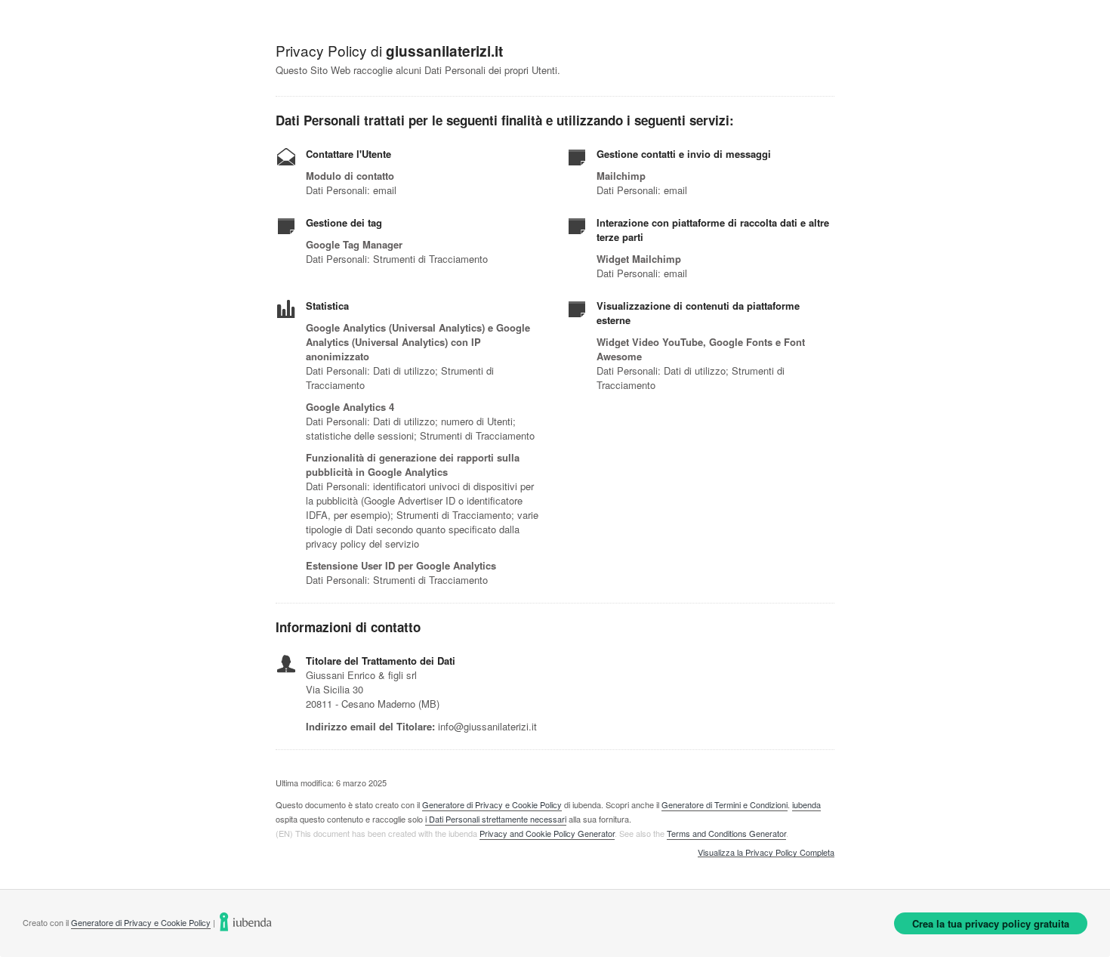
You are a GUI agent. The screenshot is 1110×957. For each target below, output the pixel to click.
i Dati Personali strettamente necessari (495, 819)
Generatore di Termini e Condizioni (724, 804)
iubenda (806, 804)
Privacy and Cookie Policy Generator (547, 833)
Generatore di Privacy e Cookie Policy (492, 804)
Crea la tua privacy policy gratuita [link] (990, 923)
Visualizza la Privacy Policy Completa (766, 852)
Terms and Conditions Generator (726, 833)
